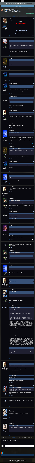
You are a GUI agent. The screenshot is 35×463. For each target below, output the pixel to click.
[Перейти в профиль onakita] (5, 228)
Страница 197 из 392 (30, 437)
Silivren (5, 393)
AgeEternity (5, 116)
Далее (25, 437)
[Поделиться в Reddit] (1, 453)
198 (15, 437)
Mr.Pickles (5, 97)
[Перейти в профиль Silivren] (5, 389)
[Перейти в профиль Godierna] (5, 133)
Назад (3, 437)
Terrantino (5, 66)
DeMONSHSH (5, 307)
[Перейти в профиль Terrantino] (5, 61)
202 (22, 437)
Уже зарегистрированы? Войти (21, 3)
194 (8, 437)
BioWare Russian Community (9, 3)
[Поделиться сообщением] (33, 18)
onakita (5, 232)
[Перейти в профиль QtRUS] (5, 74)
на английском (25, 33)
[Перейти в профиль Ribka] (5, 200)
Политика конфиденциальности (15, 460)
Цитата (12, 55)
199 (17, 437)
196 (12, 437)
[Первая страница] (1, 16)
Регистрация (29, 3)
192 (5, 437)
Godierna (5, 137)
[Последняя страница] (26, 16)
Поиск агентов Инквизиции (19, 33)
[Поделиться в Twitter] (2, 453)
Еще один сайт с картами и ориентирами (21, 30)
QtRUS (5, 78)
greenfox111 (5, 44)
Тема (9, 460)
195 (10, 437)
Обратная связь (23, 460)
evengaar (5, 244)
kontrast (4, 430)
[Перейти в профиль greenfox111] (5, 41)
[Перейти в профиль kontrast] (5, 426)
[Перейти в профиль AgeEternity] (4, 112)
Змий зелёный (5, 212)
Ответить (30, 13)
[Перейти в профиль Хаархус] (2, 10)
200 (19, 437)
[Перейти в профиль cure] (5, 293)
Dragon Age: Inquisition (16, 10)
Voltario (4, 400)
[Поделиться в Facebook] (3, 453)
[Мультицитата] (9, 35)
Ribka (5, 203)
